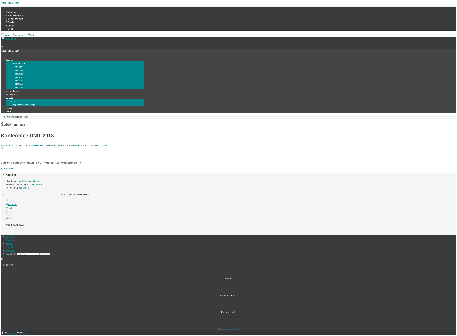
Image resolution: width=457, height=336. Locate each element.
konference (74, 145)
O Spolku (10, 22)
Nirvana (226, 329)
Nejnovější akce (54, 145)
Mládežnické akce (14, 15)
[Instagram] (19, 34)
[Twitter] (10, 207)
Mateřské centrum (14, 18)
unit (90, 145)
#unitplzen (24, 187)
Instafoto (10, 25)
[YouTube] (26, 34)
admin (4, 145)
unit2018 (97, 145)
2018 (65, 145)
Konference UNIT (38, 145)
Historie (9, 243)
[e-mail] (31, 34)
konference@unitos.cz (29, 180)
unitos (106, 145)
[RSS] (9, 218)
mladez (84, 145)
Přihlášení (10, 250)
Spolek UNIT (12, 236)
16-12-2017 (12, 145)
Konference (11, 11)
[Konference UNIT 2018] (16, 157)
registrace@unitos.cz (33, 184)
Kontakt (9, 28)
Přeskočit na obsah (10, 2)
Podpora (10, 239)
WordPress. (235, 329)
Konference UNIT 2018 (27, 135)
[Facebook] (7, 34)
